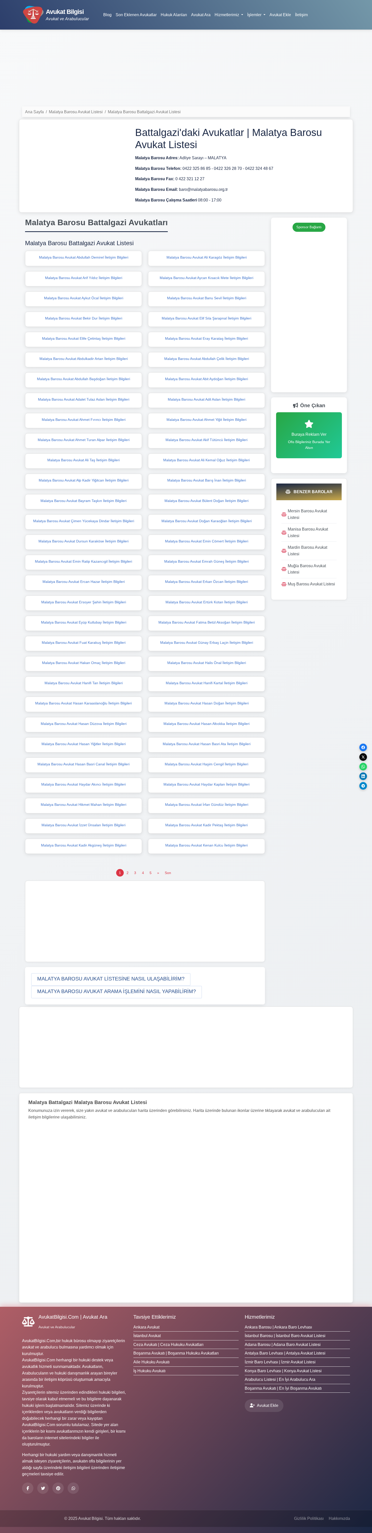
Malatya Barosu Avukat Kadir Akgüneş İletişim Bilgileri (83, 845)
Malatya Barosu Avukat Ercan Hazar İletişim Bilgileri (84, 582)
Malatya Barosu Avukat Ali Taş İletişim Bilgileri (83, 460)
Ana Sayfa (34, 112)
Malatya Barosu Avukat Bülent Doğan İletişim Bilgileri (206, 501)
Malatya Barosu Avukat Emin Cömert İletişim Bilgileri (206, 541)
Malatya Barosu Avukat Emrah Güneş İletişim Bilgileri (206, 561)
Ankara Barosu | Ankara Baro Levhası (278, 1327)
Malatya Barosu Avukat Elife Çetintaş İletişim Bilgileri (83, 338)
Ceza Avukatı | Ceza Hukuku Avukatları (168, 1344)
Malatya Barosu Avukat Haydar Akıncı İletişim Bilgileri (83, 784)
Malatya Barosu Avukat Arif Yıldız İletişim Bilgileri (83, 278)
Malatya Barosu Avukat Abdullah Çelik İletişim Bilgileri (206, 359)
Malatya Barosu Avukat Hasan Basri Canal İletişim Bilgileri (83, 764)
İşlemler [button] (254, 15)
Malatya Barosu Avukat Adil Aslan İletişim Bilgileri (206, 399)
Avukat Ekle (280, 15)
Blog (107, 15)
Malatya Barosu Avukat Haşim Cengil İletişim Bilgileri (206, 764)
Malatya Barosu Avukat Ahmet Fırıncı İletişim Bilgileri (84, 420)
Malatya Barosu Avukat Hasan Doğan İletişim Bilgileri (206, 703)
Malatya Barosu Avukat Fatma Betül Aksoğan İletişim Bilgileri (206, 622)
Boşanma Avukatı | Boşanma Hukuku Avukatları (176, 1353)
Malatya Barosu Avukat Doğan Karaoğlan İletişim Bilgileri (206, 521)
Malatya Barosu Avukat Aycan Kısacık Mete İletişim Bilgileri (206, 278)
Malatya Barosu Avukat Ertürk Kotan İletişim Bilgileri (207, 602)
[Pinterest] (58, 1488)
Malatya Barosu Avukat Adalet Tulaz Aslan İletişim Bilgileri (83, 399)
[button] (111, 979)
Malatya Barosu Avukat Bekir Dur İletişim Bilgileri (83, 318)
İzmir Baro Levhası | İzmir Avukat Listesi (280, 1362)
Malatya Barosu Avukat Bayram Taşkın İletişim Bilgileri (83, 501)
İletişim (301, 15)
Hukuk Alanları (174, 15)
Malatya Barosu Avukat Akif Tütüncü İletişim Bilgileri (206, 440)
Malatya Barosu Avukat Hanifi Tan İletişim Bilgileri (84, 683)
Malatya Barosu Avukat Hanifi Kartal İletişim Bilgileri (206, 683)
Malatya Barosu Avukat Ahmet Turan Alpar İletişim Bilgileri (84, 440)
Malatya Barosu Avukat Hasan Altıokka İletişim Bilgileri (206, 724)
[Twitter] (43, 1488)
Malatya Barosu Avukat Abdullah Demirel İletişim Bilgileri (83, 257)
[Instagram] (73, 1488)
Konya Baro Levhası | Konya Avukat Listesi (283, 1371)
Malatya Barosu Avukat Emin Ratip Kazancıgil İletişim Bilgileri (83, 561)
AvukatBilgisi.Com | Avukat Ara (72, 1317)
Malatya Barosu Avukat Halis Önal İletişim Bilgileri (206, 663)
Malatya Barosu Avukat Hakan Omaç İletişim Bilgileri (83, 663)
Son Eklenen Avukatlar (136, 15)
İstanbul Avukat (147, 1336)
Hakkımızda (339, 1518)
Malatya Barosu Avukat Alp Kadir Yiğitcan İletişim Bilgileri (84, 480)
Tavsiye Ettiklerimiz (154, 1317)
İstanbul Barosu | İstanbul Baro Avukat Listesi (285, 1336)
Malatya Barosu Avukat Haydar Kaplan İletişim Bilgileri (206, 784)
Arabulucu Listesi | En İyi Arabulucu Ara (280, 1379)
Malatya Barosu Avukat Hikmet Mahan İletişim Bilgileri (83, 805)
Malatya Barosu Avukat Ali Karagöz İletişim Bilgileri (207, 257)
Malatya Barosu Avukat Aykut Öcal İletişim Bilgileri (83, 298)
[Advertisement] (186, 69)
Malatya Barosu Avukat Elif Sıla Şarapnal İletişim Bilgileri (206, 318)
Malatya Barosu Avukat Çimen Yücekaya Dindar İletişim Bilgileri (83, 521)
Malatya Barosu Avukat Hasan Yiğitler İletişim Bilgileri (84, 744)
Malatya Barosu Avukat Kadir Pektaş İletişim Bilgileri (206, 825)
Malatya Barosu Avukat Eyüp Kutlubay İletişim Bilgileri (83, 622)
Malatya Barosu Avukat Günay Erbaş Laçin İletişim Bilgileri (206, 642)
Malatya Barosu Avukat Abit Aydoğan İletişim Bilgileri (206, 379)
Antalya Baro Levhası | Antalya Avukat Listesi (285, 1353)
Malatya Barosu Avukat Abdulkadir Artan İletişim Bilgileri (83, 359)
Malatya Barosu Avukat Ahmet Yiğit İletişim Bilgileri (206, 420)
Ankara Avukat (146, 1327)
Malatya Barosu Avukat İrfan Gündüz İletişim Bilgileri (206, 805)
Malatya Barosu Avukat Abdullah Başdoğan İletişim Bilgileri (83, 379)
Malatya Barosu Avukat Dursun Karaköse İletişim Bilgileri (83, 541)
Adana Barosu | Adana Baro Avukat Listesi (283, 1344)
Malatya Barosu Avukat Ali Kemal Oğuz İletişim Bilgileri (206, 460)
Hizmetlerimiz (260, 1317)
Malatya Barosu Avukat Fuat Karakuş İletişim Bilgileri (84, 642)
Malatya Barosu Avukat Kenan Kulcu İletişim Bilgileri (206, 845)
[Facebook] (27, 1488)
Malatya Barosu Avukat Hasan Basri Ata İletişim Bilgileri (207, 744)
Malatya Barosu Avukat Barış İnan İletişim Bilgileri (206, 480)
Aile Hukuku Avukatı (151, 1362)
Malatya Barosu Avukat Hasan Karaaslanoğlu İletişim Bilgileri (83, 703)
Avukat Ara (201, 15)
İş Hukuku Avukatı (149, 1371)
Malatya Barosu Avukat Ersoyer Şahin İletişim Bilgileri (83, 602)
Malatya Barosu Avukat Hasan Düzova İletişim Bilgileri (84, 724)
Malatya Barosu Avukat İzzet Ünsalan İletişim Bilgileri (84, 825)
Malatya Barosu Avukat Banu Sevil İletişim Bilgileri (206, 298)
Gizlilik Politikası (309, 1518)
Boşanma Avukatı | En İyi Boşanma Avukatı (283, 1388)
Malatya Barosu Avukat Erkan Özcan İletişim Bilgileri (206, 582)
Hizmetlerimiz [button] (227, 15)
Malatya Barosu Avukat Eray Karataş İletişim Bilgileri (206, 338)
